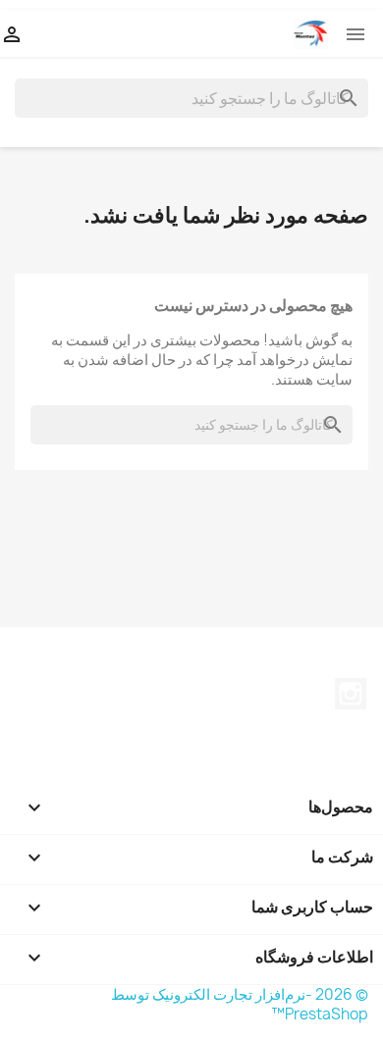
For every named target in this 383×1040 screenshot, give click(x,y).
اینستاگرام (350, 693)
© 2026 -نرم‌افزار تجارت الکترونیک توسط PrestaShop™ (239, 1004)
